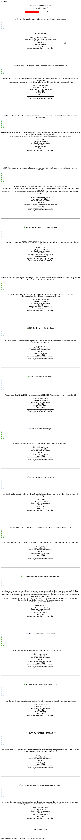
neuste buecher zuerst (49, 12)
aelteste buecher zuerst (32, 12)
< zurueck (4, 1)
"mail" (45, 48)
